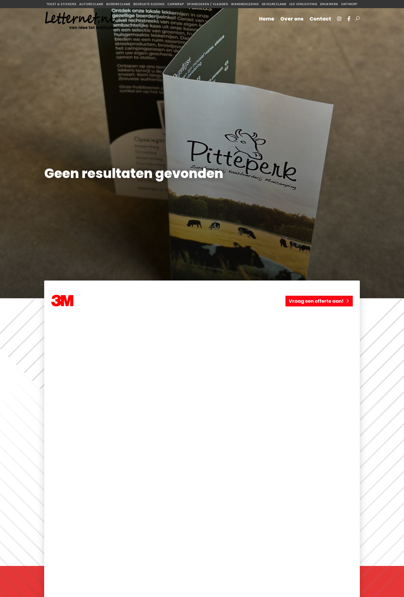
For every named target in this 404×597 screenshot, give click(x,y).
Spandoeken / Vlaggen (207, 4)
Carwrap (175, 4)
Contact (320, 19)
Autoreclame (91, 4)
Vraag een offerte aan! (316, 301)
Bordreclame (118, 4)
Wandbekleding (245, 4)
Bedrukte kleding (149, 4)
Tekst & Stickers (61, 4)
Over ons (291, 19)
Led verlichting (303, 4)
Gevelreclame (274, 4)
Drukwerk (329, 4)
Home (266, 19)
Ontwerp (349, 4)
